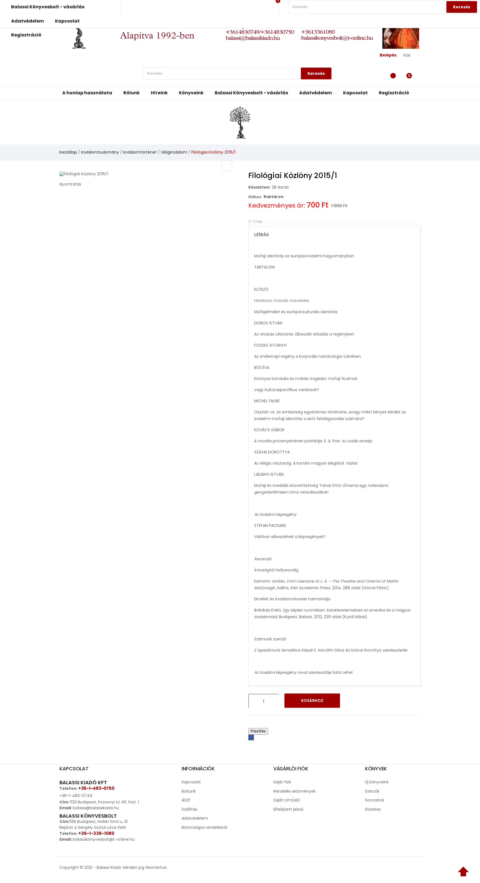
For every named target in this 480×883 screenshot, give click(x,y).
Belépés (388, 55)
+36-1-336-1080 (96, 833)
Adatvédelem (195, 818)
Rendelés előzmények (294, 791)
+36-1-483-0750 (96, 788)
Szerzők (372, 791)
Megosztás (251, 737)
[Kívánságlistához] (353, 701)
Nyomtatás (70, 184)
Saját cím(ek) (286, 800)
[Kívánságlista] (391, 75)
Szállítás (189, 809)
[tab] (334, 235)
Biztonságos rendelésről (204, 827)
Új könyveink (377, 782)
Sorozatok (374, 800)
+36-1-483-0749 (75, 795)
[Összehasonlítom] (367, 701)
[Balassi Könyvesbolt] (240, 122)
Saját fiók (282, 782)
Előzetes (373, 809)
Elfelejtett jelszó (288, 809)
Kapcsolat (191, 782)
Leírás (261, 234)
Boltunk (189, 791)
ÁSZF (186, 800)
